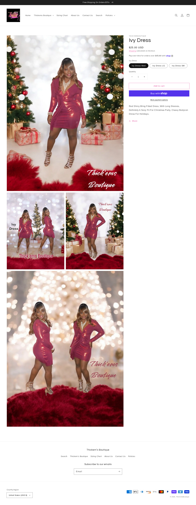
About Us (108, 456)
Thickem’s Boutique (79, 456)
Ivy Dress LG (158, 66)
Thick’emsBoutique (182, 497)
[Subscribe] (119, 471)
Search (64, 456)
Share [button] (134, 121)
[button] (176, 15)
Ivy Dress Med (139, 66)
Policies (131, 456)
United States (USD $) (18, 495)
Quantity (132, 72)
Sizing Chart (96, 456)
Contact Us (120, 456)
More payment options (159, 100)
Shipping (132, 51)
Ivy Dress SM (178, 66)
